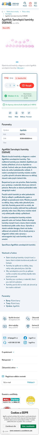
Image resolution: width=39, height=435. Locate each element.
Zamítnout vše (11, 426)
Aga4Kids (23, 130)
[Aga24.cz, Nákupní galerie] (2, 11)
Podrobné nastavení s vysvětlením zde (19, 430)
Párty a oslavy (26, 11)
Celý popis (20, 68)
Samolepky (8, 14)
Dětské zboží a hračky (13, 11)
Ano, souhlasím (28, 426)
